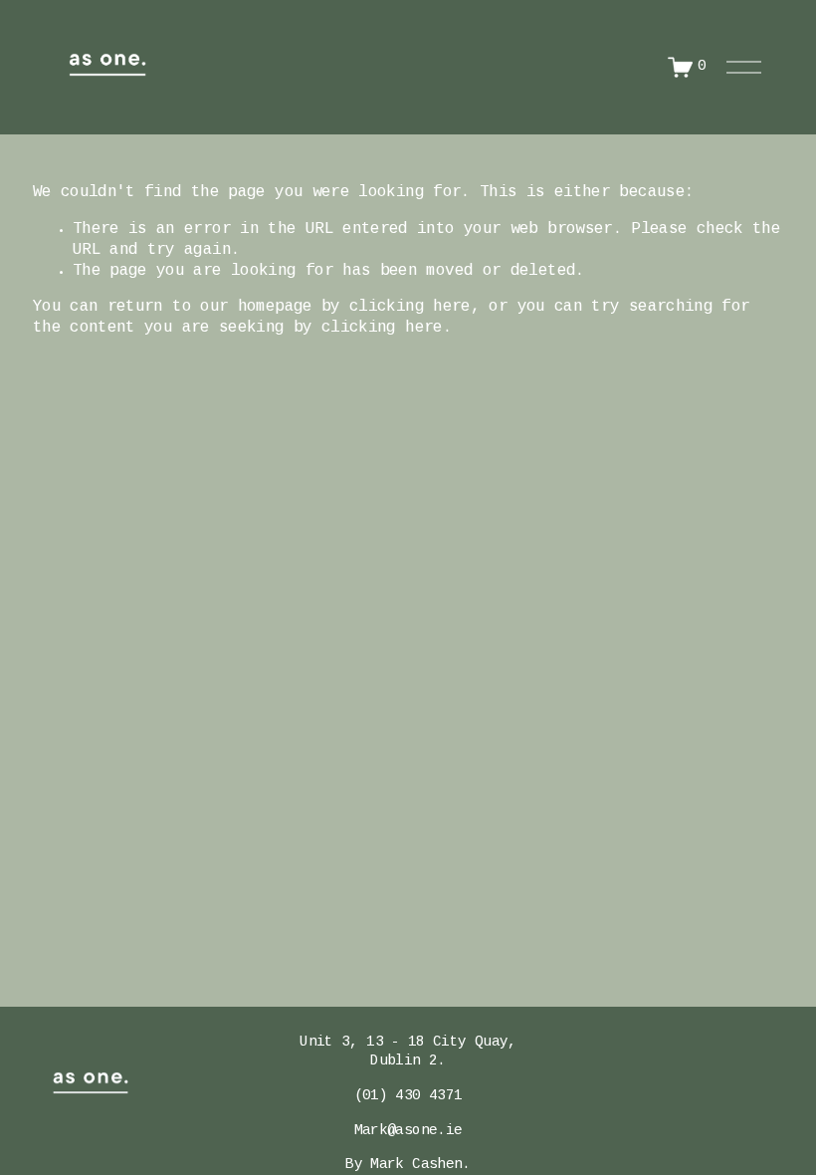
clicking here (410, 307)
